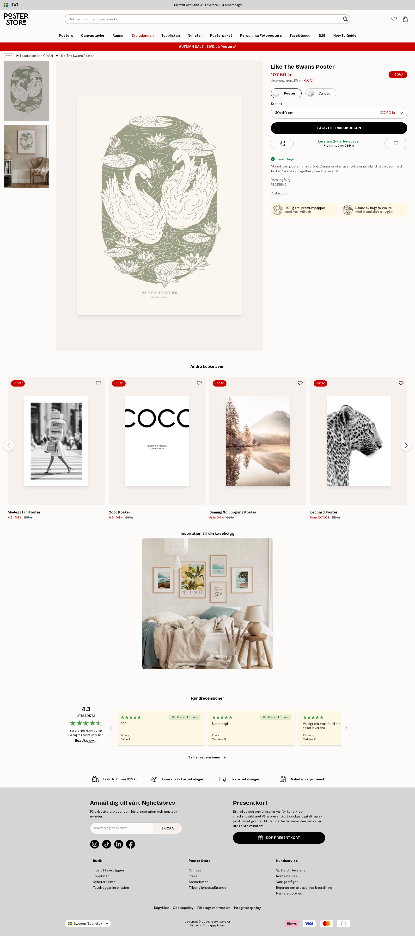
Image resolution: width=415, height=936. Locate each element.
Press (193, 876)
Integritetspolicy (247, 908)
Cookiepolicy (183, 908)
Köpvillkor (161, 908)
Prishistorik (279, 193)
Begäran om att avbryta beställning (304, 887)
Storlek (276, 103)
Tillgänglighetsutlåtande (207, 887)
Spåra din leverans (290, 870)
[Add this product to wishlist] (395, 143)
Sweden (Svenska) (88, 924)
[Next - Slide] (406, 445)
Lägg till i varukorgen (339, 128)
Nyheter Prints (104, 882)
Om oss (195, 870)
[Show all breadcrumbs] (9, 55)
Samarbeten (198, 882)
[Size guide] (282, 143)
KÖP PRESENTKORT (283, 838)
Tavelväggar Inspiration (111, 887)
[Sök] (346, 19)
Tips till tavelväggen (108, 870)
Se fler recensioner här (207, 757)
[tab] (394, 19)
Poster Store (218, 921)
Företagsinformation (213, 908)
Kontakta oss (286, 876)
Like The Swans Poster (77, 56)
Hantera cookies (289, 893)
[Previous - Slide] (8, 445)
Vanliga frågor (287, 882)
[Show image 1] (26, 91)
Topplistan (101, 876)
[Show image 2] (26, 156)
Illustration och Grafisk (37, 56)
